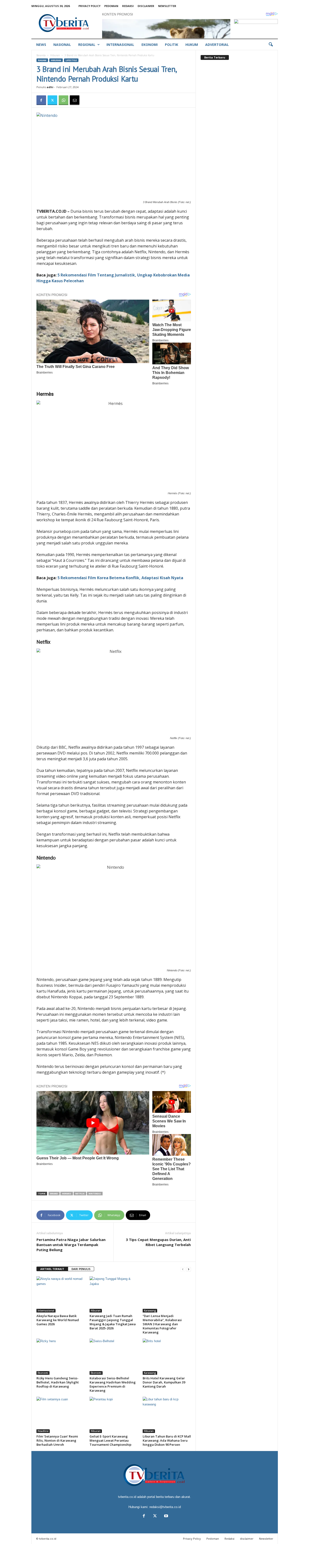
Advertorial (217, 44)
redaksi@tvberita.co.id (165, 1507)
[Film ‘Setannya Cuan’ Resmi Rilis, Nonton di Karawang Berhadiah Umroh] (60, 1415)
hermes (66, 1193)
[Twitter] (52, 100)
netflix (79, 1193)
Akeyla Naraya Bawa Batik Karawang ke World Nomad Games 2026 (57, 1320)
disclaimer (146, 6)
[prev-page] (182, 1269)
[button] (270, 44)
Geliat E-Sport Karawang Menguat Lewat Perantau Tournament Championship (110, 1440)
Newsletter (167, 6)
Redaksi (128, 6)
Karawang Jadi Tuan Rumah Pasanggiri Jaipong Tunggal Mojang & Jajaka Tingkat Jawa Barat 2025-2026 (113, 1322)
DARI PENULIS (81, 1269)
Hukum (191, 44)
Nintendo (95, 1193)
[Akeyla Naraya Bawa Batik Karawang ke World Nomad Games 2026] (60, 1294)
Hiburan (55, 55)
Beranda (41, 55)
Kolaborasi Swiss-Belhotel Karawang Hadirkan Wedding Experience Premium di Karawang (113, 1384)
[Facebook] (41, 100)
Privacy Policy (89, 6)
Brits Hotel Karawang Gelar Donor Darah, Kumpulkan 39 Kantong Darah (164, 1382)
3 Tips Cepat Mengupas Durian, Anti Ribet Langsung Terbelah (158, 1242)
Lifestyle (71, 60)
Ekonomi (149, 44)
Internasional (120, 44)
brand (54, 1193)
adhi (50, 87)
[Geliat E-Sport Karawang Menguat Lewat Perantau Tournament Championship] (114, 1415)
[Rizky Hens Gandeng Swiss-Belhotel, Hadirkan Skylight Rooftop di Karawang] (60, 1357)
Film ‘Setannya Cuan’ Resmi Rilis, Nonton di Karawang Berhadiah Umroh (57, 1440)
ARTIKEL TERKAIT (52, 1269)
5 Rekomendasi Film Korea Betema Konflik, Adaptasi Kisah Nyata (120, 577)
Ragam (42, 60)
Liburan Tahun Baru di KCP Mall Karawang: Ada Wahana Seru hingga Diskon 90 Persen (167, 1440)
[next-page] (188, 1269)
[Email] (74, 100)
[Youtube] (166, 1516)
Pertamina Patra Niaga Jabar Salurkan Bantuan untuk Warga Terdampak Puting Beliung (70, 1244)
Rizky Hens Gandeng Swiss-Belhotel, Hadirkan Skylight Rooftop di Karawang (57, 1382)
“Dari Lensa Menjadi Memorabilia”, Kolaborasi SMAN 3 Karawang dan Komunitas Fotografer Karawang (162, 1324)
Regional (86, 44)
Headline (43, 1431)
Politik (171, 44)
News (41, 44)
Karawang (150, 1310)
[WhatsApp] (63, 100)
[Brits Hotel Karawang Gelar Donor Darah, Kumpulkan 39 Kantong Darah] (167, 1357)
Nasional (62, 44)
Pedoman (111, 6)
